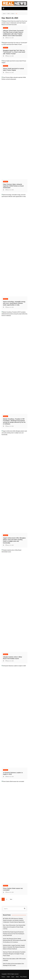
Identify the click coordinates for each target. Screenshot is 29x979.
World (17, 976)
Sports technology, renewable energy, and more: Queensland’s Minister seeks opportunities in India (14, 303)
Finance (3, 976)
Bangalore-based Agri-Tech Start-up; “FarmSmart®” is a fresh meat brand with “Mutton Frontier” (14, 52)
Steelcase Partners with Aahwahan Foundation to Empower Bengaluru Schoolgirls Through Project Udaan (14, 953)
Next (11, 899)
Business (5, 27)
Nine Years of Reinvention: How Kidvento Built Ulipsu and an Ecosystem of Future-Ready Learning (14, 927)
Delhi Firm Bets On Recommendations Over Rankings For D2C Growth (13, 964)
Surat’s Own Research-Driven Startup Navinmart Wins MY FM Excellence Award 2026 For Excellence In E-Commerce (14, 940)
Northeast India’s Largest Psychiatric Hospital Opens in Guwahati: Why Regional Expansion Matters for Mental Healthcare (14, 947)
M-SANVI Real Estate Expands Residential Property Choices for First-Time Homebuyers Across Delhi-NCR (13, 933)
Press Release (23, 976)
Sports (12, 976)
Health (8, 976)
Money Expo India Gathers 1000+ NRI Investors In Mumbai (14, 959)
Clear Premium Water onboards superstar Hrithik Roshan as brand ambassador (13, 186)
